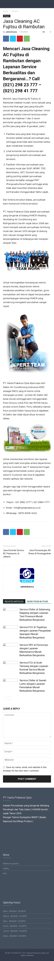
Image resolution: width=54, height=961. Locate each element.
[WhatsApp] (27, 39)
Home (5, 11)
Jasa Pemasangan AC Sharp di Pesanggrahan (39, 552)
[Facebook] (6, 39)
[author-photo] (27, 582)
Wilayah (15, 11)
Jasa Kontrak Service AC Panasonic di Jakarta (13, 553)
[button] (50, 4)
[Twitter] (13, 39)
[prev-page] (5, 698)
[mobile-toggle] (5, 4)
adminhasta (11, 32)
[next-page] (10, 698)
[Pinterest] (20, 39)
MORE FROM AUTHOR (37, 601)
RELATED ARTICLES (14, 601)
